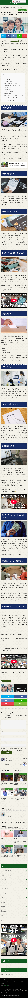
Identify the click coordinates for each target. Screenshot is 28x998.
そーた (7, 814)
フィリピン (21, 981)
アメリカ (2, 981)
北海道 (2, 985)
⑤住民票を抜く (7, 87)
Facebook (10, 822)
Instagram (17, 822)
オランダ (13, 981)
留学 (2, 920)
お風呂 (16, 989)
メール (3, 736)
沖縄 (5, 985)
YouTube (23, 822)
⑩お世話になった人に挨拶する (12, 98)
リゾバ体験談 (4, 888)
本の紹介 (3, 911)
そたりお (14, 3)
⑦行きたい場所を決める (10, 91)
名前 (2, 731)
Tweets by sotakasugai (7, 974)
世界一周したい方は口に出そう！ (12, 100)
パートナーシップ (6, 884)
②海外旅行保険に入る (9, 81)
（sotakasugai (15, 41)
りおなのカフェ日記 (6, 875)
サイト (2, 742)
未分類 (3, 906)
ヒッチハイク (11, 989)
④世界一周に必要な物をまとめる (12, 85)
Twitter (4, 822)
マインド (20, 989)
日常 (2, 897)
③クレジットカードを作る (10, 83)
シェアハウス (4, 879)
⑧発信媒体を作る (8, 93)
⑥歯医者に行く (7, 89)
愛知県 (9, 985)
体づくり (3, 893)
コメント (3, 719)
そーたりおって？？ (6, 681)
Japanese (17, 1)
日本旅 (3, 902)
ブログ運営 (6, 989)
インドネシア (8, 981)
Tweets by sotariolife (6, 965)
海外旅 (3, 915)
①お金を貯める (7, 79)
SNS (1, 989)
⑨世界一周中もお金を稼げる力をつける (13, 95)
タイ (17, 981)
